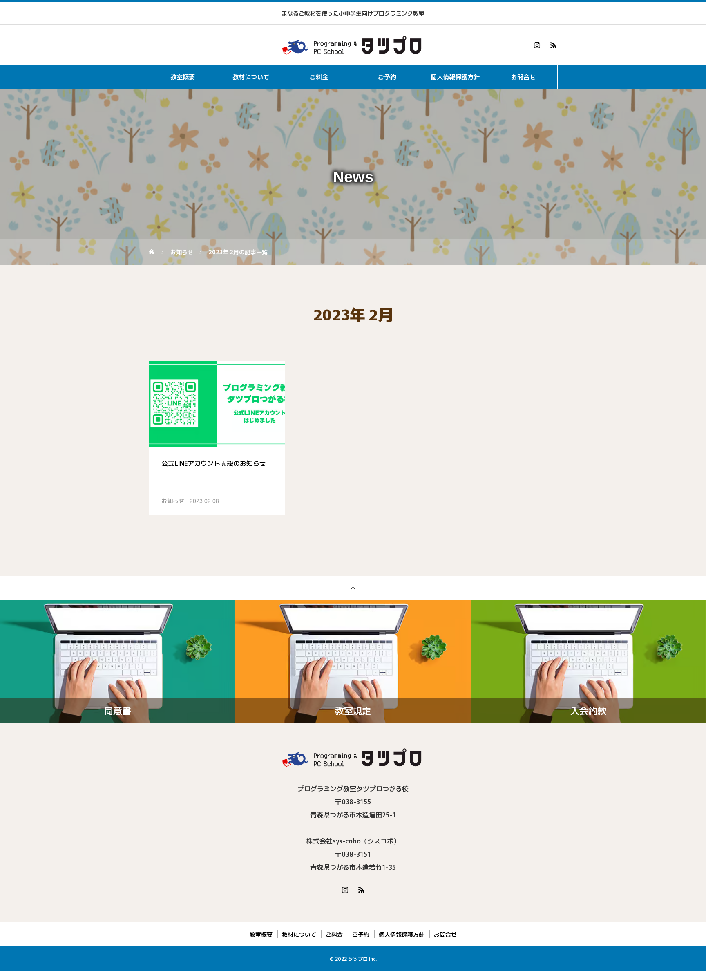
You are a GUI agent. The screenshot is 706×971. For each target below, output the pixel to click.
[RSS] (553, 45)
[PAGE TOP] (353, 588)
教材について (250, 76)
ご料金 (319, 76)
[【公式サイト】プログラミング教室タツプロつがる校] (353, 45)
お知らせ (172, 501)
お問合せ (523, 76)
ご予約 (387, 76)
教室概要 (182, 76)
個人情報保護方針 (455, 76)
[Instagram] (537, 45)
